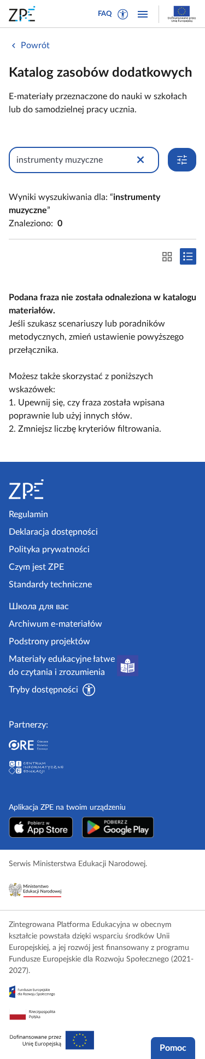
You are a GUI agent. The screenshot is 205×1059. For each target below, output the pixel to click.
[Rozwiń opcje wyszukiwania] (182, 159)
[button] (123, 14)
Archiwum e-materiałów (55, 624)
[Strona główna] (53, 489)
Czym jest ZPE (36, 567)
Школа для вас (39, 606)
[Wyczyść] (140, 159)
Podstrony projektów (49, 641)
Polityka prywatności (49, 549)
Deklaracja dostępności (53, 532)
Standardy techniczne (50, 584)
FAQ (105, 14)
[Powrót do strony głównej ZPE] (24, 13)
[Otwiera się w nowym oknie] (41, 827)
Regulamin (28, 514)
